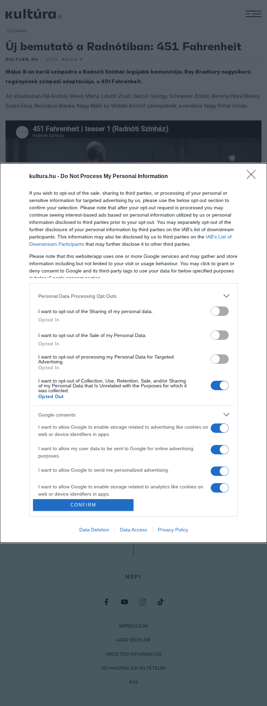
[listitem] (133, 296)
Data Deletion (94, 529)
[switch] (220, 311)
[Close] (253, 176)
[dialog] (133, 353)
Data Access (133, 529)
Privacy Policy (173, 529)
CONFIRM (83, 504)
